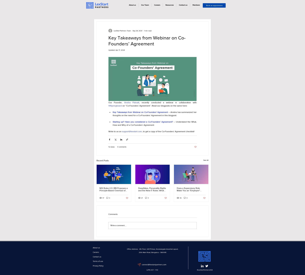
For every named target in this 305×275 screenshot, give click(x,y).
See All (205, 160)
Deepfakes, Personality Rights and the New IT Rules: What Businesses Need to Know (152, 189)
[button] (169, 5)
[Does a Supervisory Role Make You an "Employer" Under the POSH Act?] (191, 174)
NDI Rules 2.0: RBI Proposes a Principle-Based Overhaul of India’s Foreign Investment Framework (113, 189)
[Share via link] (127, 139)
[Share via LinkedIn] (121, 139)
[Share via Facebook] (109, 139)
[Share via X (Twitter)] (115, 139)
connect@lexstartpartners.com (154, 264)
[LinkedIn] (202, 266)
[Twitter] (207, 266)
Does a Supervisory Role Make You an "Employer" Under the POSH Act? (188, 189)
